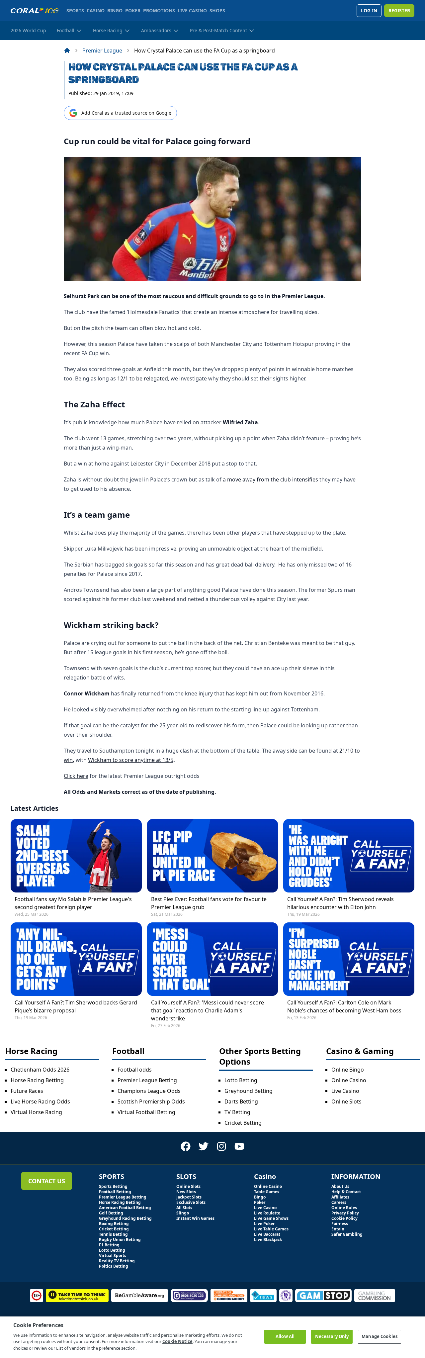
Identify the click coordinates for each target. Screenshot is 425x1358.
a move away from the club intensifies (270, 479)
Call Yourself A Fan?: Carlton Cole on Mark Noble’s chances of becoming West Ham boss (344, 1006)
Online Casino (348, 1080)
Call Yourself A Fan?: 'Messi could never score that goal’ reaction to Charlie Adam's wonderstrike (207, 1010)
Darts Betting (241, 1101)
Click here (76, 776)
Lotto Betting (240, 1080)
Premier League (102, 50)
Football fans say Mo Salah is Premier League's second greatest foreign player (73, 903)
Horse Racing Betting (37, 1080)
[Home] (67, 50)
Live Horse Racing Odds (40, 1101)
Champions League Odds (149, 1091)
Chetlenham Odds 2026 (40, 1069)
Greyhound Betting (248, 1091)
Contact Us (46, 1181)
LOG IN (369, 10)
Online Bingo (347, 1069)
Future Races (27, 1091)
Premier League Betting (147, 1080)
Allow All (285, 1336)
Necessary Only (332, 1336)
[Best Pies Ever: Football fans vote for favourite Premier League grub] (212, 855)
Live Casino (345, 1091)
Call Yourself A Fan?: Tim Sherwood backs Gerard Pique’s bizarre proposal (76, 1006)
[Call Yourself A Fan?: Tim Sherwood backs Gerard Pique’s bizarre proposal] (76, 959)
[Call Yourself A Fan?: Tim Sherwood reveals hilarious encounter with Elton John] (348, 855)
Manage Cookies (379, 1336)
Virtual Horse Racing (36, 1112)
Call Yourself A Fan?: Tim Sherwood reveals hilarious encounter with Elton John (340, 903)
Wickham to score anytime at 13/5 (130, 760)
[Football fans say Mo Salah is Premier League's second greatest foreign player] (76, 855)
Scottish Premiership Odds (151, 1101)
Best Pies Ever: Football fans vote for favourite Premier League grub (209, 903)
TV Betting (237, 1112)
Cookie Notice (177, 1341)
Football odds (135, 1069)
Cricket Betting (243, 1122)
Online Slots (346, 1101)
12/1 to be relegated (142, 378)
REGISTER (399, 10)
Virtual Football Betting (146, 1112)
